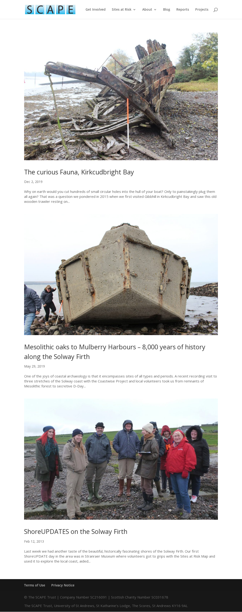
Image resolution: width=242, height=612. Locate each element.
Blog (166, 10)
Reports (182, 10)
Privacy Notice (62, 585)
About (147, 10)
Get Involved (96, 10)
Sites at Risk (121, 10)
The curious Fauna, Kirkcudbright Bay (79, 172)
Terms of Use (34, 585)
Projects (201, 10)
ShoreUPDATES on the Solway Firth (75, 531)
